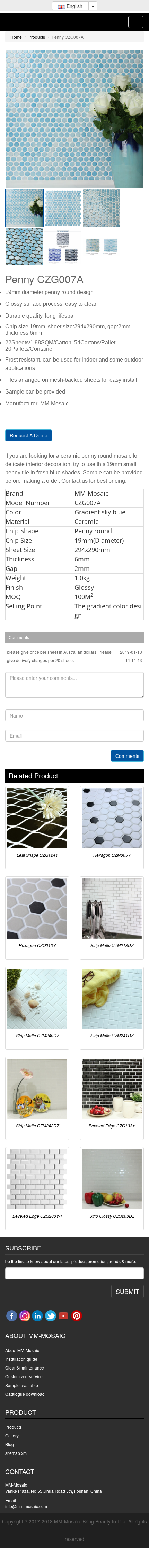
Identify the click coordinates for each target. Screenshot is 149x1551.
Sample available (21, 1385)
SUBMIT (127, 1291)
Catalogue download (25, 1394)
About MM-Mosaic (22, 1350)
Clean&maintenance (24, 1368)
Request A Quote (28, 435)
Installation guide (21, 1359)
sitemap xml (16, 1453)
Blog (9, 1444)
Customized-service (24, 1376)
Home (16, 37)
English (73, 5)
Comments (127, 755)
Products (36, 37)
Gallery (12, 1435)
